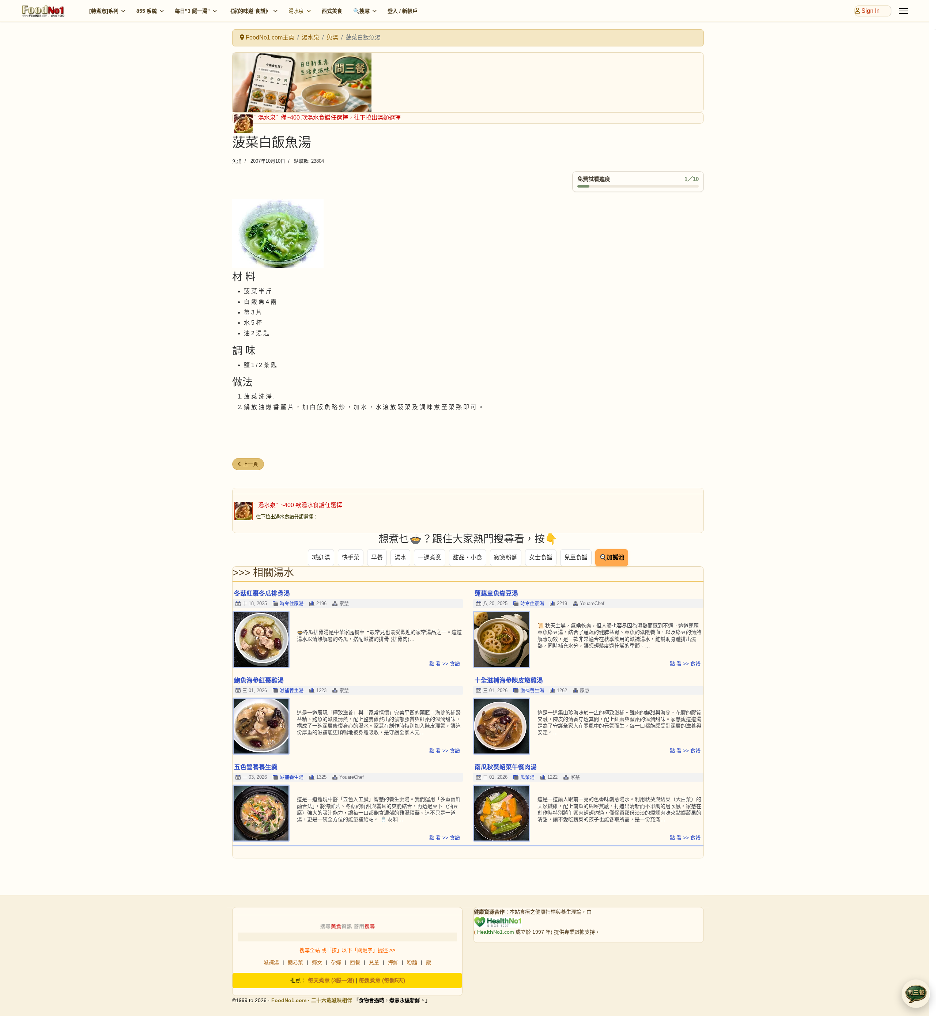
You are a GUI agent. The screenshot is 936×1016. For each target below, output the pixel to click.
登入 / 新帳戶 (403, 11)
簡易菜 (295, 962)
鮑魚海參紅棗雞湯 (259, 680)
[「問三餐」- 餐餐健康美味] (468, 82)
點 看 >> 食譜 (444, 663)
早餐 (377, 557)
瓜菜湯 (527, 777)
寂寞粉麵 (505, 557)
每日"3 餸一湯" (192, 11)
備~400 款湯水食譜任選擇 (313, 117)
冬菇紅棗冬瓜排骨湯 (262, 593)
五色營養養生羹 (256, 767)
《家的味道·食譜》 (249, 11)
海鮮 (393, 962)
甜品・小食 (467, 557)
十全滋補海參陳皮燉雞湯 (509, 680)
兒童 (374, 962)
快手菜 (350, 557)
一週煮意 (429, 557)
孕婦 (336, 962)
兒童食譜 (576, 557)
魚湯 (237, 161)
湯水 (400, 557)
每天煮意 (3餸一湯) (331, 980)
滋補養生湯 (291, 690)
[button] (916, 993)
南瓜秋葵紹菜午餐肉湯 (506, 767)
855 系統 (146, 11)
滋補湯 (271, 962)
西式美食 (332, 11)
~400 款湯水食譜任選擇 (310, 505)
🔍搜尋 (361, 11)
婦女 (317, 962)
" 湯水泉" (266, 117)
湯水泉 (296, 11)
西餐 (355, 962)
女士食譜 (540, 557)
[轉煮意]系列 (103, 11)
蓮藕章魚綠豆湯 (496, 593)
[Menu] (903, 11)
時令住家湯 (291, 603)
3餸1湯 (321, 557)
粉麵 (412, 962)
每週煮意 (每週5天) (382, 980)
